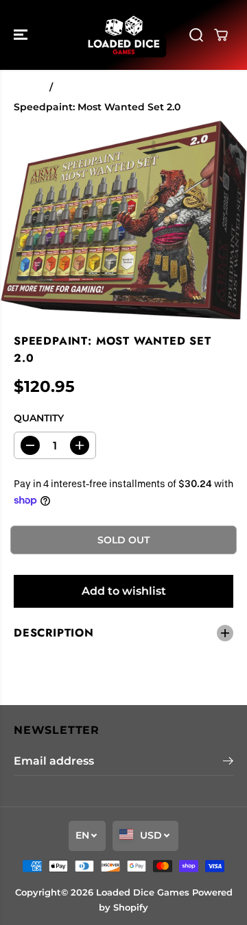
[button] (22, 35)
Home (29, 87)
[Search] (196, 35)
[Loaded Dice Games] (124, 35)
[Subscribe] (228, 762)
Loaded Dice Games (142, 892)
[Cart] (221, 35)
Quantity (39, 418)
